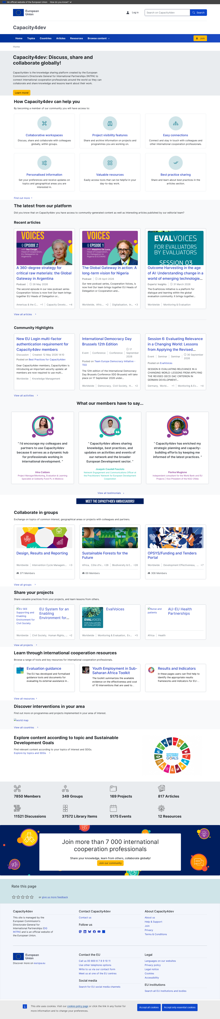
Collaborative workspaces (44, 135)
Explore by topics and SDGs (30, 753)
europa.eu (39, 963)
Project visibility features (110, 135)
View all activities (24, 395)
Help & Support (153, 921)
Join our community (110, 863)
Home (18, 38)
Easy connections (175, 135)
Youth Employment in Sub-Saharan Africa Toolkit (114, 670)
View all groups (23, 584)
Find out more (22, 197)
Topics (31, 38)
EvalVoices (166, 363)
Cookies (149, 973)
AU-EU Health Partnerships (180, 611)
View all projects (24, 645)
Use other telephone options (95, 965)
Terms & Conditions (156, 934)
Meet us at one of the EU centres (97, 973)
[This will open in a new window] (26, 12)
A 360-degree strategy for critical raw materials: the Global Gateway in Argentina (44, 273)
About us (150, 917)
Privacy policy (153, 965)
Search (200, 12)
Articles (60, 38)
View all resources (24, 698)
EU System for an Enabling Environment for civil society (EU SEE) (54, 617)
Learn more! (21, 92)
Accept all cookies (149, 1007)
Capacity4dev (29, 27)
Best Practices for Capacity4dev (47, 359)
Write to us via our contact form (97, 969)
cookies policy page (77, 1006)
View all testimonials (109, 492)
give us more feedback (55, 897)
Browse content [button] (97, 38)
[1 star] (14, 897)
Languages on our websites (160, 960)
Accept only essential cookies (179, 1007)
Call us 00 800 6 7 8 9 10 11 (94, 960)
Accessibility (152, 977)
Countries (45, 38)
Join (202, 38)
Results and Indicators (177, 668)
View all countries (24, 727)
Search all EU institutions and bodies (165, 990)
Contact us (85, 917)
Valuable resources (110, 174)
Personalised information (44, 174)
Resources (76, 38)
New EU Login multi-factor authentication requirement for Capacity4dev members (42, 344)
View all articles (23, 314)
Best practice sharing (176, 174)
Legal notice (152, 969)
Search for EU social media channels (99, 986)
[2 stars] (16, 897)
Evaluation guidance (44, 668)
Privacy (149, 930)
